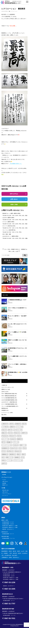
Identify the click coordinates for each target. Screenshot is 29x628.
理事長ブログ (5, 389)
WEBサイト (23, 445)
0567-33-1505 (7, 238)
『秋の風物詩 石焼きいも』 (15, 163)
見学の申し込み (5, 490)
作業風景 (4, 410)
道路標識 (17, 457)
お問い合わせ (14, 199)
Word (19, 436)
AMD (3, 460)
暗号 (3, 442)
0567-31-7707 (7, 228)
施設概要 (4, 474)
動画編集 (9, 442)
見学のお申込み (14, 193)
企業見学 (24, 432)
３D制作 (4, 385)
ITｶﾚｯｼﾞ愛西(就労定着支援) (8, 395)
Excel (10, 432)
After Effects (10, 451)
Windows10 (13, 436)
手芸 (24, 448)
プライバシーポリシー (6, 493)
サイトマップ (5, 495)
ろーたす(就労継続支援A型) (9, 397)
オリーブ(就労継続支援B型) (9, 404)
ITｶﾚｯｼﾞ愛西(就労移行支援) (9, 393)
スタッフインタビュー (7, 387)
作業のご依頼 (14, 204)
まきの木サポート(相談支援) (9, 402)
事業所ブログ (5, 485)
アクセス (4, 479)
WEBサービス (9, 457)
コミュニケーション (6, 445)
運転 (18, 454)
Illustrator (13, 439)
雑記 (3, 414)
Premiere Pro (13, 448)
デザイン (16, 442)
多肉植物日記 (5, 448)
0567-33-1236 (7, 215)
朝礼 (24, 423)
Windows (17, 432)
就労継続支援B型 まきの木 (8, 523)
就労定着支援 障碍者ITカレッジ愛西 (9, 527)
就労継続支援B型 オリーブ (8, 533)
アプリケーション (18, 460)
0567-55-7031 (7, 232)
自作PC (4, 463)
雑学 (10, 429)
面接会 (4, 432)
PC (22, 457)
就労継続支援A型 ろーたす (8, 522)
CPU (3, 451)
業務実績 (4, 408)
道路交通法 (12, 454)
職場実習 (19, 439)
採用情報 (4, 483)
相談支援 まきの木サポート (8, 529)
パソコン (9, 460)
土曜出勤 (5, 423)
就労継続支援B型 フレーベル (8, 538)
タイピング (19, 426)
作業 (11, 423)
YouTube (15, 445)
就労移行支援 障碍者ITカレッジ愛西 (9, 525)
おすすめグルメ (18, 429)
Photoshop (5, 436)
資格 (23, 454)
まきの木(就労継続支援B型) (9, 400)
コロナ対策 (5, 426)
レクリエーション (13, 11)
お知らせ (4, 391)
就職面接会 (5, 454)
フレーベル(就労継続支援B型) (9, 406)
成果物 (12, 426)
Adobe (4, 429)
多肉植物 (18, 423)
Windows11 (18, 451)
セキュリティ (5, 439)
